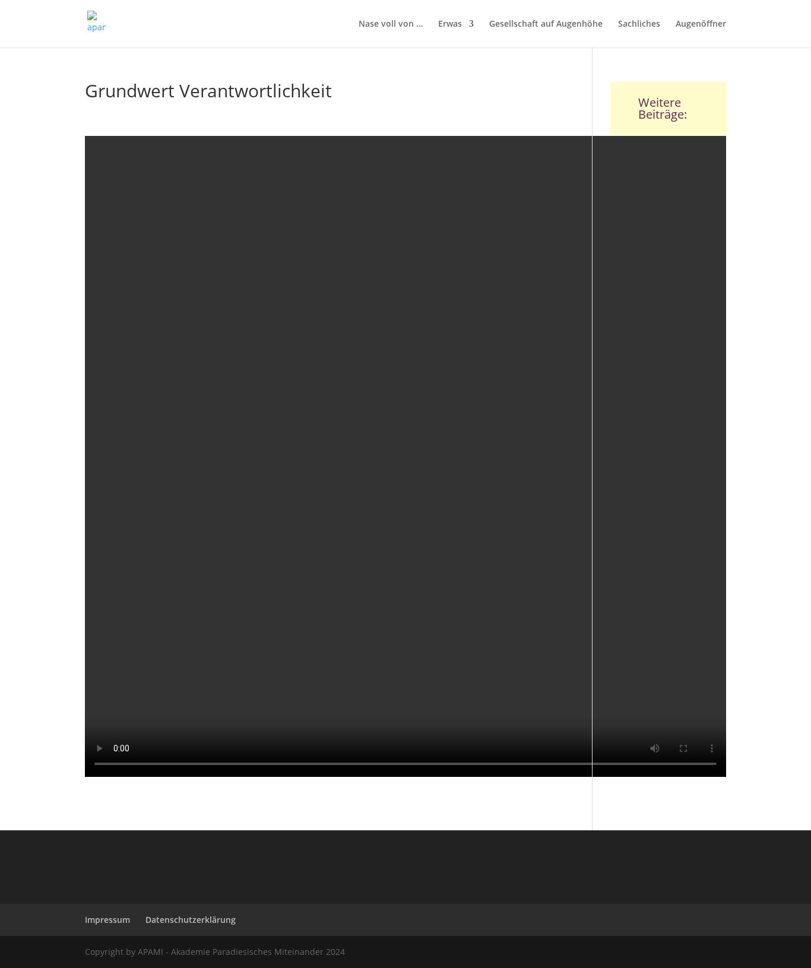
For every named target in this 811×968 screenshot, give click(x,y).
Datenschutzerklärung (190, 919)
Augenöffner (701, 24)
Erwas (450, 24)
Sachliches (639, 24)
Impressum (107, 919)
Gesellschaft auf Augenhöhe (546, 24)
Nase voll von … (391, 24)
